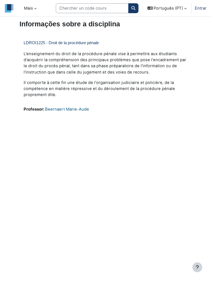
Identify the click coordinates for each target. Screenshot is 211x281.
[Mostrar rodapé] (197, 267)
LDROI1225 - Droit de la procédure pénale (61, 42)
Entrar (201, 8)
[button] (167, 8)
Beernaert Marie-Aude (67, 109)
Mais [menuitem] (28, 8)
